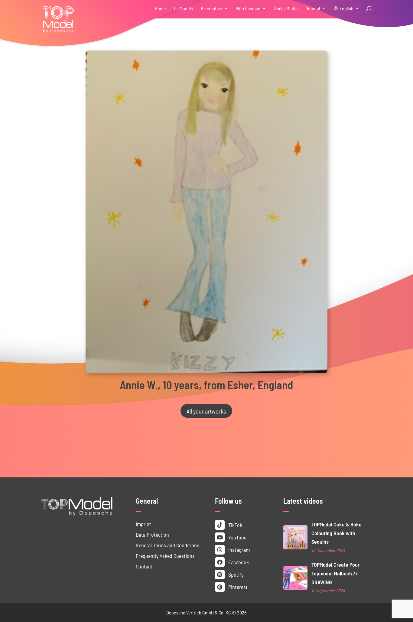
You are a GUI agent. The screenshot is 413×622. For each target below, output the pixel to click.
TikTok (234, 524)
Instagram (238, 549)
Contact (144, 566)
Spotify (235, 574)
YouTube (236, 537)
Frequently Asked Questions (165, 555)
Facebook (238, 561)
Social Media (286, 8)
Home (160, 8)
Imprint (143, 523)
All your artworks (206, 411)
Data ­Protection (152, 534)
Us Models (183, 8)
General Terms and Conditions (167, 545)
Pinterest (237, 586)
